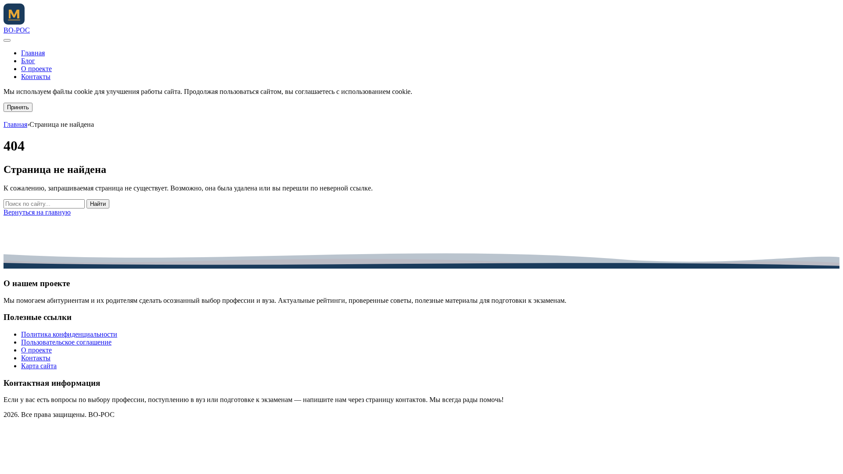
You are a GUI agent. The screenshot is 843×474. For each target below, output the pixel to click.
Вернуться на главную (37, 212)
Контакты (35, 76)
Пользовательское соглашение (66, 342)
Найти (98, 204)
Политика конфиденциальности (69, 334)
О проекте (36, 68)
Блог (28, 61)
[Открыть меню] (7, 40)
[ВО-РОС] (14, 22)
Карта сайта (39, 366)
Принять (18, 107)
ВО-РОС (17, 30)
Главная (33, 53)
